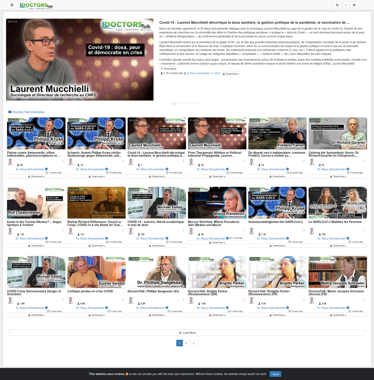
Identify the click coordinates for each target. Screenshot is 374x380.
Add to (216, 73)
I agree (275, 374)
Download (231, 73)
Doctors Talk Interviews (28, 112)
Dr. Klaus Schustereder (198, 73)
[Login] (354, 5)
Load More (189, 333)
